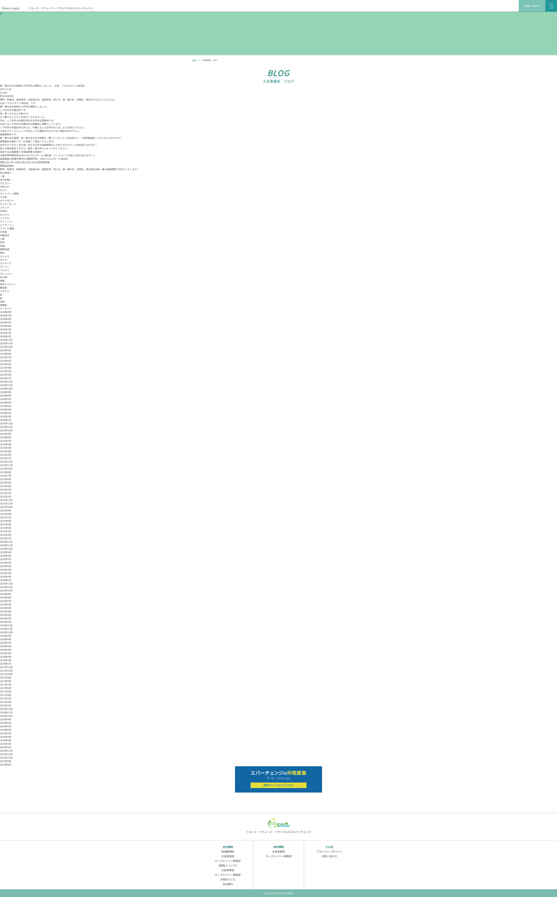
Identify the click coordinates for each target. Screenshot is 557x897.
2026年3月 (5, 329)
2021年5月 (5, 524)
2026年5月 (5, 322)
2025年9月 (5, 350)
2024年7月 (5, 399)
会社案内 (228, 884)
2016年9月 (5, 719)
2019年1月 (5, 622)
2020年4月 (5, 569)
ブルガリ (4, 270)
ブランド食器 (7, 228)
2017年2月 (5, 702)
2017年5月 (5, 691)
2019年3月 (5, 615)
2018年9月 (5, 635)
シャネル (4, 218)
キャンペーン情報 (9, 193)
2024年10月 (6, 388)
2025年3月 (5, 371)
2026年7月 (5, 315)
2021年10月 (6, 507)
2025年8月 (5, 353)
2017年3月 (5, 698)
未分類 (3, 277)
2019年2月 (5, 618)
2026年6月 (5, 319)
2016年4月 (5, 736)
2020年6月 (5, 562)
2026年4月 (5, 326)
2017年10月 (6, 674)
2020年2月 (5, 576)
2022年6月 (5, 479)
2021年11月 (6, 503)
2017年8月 (5, 681)
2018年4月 (5, 653)
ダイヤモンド (7, 200)
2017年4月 (5, 695)
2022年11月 (6, 465)
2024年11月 (6, 385)
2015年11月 (6, 754)
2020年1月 (5, 580)
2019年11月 (6, 587)
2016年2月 (5, 743)
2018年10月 (6, 632)
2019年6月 (5, 604)
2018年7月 (5, 642)
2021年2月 (5, 534)
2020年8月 (5, 555)
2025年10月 (6, 346)
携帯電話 (4, 249)
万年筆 (3, 232)
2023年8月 (5, 437)
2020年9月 (5, 552)
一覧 (2, 176)
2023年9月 (5, 434)
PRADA (3, 211)
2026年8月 (5, 312)
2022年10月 (6, 468)
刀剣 (2, 239)
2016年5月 (5, 733)
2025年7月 (5, 357)
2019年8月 (5, 597)
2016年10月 (6, 716)
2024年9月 (5, 392)
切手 (2, 242)
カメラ (3, 190)
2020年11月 (6, 545)
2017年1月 (5, 705)
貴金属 (3, 287)
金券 (2, 301)
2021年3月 (5, 531)
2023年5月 (5, 447)
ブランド (4, 207)
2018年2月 (5, 660)
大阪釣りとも (228, 879)
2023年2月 (5, 454)
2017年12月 (6, 667)
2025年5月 (5, 364)
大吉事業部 (227, 856)
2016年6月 (5, 729)
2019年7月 (5, 601)
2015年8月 (5, 764)
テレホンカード (8, 204)
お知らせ (4, 186)
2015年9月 (5, 761)
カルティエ (5, 263)
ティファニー (7, 221)
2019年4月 (5, 611)
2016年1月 (5, 747)
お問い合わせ (532, 6)
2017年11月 (6, 670)
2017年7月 (5, 684)
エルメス (4, 214)
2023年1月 (5, 458)
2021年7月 (5, 517)
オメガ (3, 259)
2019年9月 (5, 594)
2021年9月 (5, 510)
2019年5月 (5, 608)
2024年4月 (5, 409)
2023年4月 (5, 451)
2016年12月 (6, 709)
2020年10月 (6, 548)
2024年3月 (5, 413)
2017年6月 (5, 688)
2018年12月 (6, 625)
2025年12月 (6, 340)
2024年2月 (5, 416)
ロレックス (6, 273)
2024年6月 (5, 402)
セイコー (4, 266)
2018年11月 (6, 628)
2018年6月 (5, 646)
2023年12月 (6, 423)
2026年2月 (5, 333)
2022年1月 (5, 496)
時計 (2, 252)
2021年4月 (5, 528)
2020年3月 (5, 573)
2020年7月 (5, 559)
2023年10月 (6, 430)
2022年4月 (5, 486)
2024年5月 (5, 406)
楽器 (2, 280)
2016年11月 (6, 712)
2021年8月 (5, 514)
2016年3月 (5, 740)
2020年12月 (6, 541)
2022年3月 (5, 489)
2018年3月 (5, 656)
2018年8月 (5, 639)
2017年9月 (5, 677)
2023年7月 (5, 440)
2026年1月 (5, 336)
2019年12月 (6, 583)
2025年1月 (5, 378)
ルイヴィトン (7, 225)
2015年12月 (6, 750)
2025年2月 (5, 374)
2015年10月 (6, 757)
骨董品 (3, 305)
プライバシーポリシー (329, 851)
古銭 (2, 245)
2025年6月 (5, 360)
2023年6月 (5, 444)
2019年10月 (6, 590)
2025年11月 (6, 343)
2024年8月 (5, 395)
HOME (194, 60)
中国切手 (4, 235)
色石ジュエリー (8, 284)
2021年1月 (5, 538)
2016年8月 (5, 723)
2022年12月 (6, 461)
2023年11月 (6, 427)
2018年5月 (5, 649)
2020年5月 (5, 566)
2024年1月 (5, 420)
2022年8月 (5, 472)
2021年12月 (6, 500)
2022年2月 (5, 493)
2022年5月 (5, 482)
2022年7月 (5, 475)
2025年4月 (5, 367)
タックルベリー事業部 (228, 861)
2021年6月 (5, 521)
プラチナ (4, 291)
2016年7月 (5, 726)
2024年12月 (6, 381)
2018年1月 (5, 663)
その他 (3, 92)
